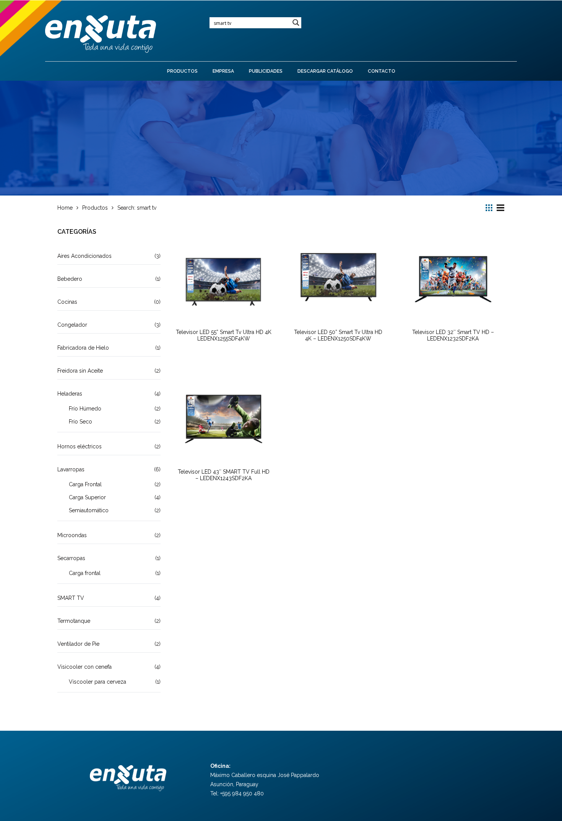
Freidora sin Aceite (80, 371)
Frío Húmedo (85, 409)
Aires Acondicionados (84, 256)
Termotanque (73, 621)
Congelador (72, 325)
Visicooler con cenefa (84, 667)
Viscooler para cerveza (97, 682)
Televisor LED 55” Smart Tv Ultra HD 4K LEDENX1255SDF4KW (223, 335)
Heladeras (69, 394)
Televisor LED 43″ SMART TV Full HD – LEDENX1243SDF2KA (224, 475)
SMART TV (70, 598)
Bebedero (69, 279)
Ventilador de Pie (78, 644)
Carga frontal (85, 573)
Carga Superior (87, 497)
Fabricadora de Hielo (83, 348)
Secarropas (71, 558)
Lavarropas (70, 469)
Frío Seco (80, 422)
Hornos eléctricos (79, 446)
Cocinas (67, 302)
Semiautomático (89, 510)
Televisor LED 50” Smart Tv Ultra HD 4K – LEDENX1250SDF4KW (338, 335)
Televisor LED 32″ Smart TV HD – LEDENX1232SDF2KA (453, 335)
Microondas (72, 535)
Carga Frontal (85, 484)
